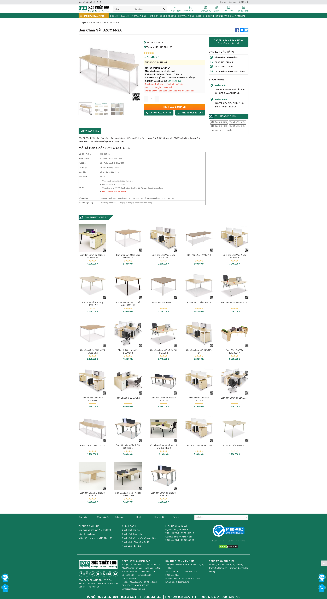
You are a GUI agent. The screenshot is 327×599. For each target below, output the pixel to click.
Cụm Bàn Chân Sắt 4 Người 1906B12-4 (92, 494)
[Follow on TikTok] (92, 574)
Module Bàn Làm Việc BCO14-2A (93, 399)
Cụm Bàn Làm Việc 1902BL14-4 (234, 351)
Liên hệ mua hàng (87, 534)
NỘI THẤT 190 (174, 81)
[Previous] (83, 70)
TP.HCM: (191, 113)
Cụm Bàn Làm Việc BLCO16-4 (234, 398)
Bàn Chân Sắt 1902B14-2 (234, 445)
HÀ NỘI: (159, 113)
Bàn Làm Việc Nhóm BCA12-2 (234, 303)
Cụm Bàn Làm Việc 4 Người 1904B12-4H (128, 494)
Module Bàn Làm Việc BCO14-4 (199, 399)
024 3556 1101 (131, 597)
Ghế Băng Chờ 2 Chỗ (219, 122)
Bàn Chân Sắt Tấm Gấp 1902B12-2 (92, 303)
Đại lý (139, 517)
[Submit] (164, 9)
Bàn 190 (95, 22)
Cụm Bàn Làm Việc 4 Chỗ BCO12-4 (234, 256)
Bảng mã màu (103, 517)
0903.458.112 (150, 582)
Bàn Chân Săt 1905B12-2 (163, 303)
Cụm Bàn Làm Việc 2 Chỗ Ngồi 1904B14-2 (128, 303)
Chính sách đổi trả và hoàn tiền (136, 542)
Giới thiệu (83, 517)
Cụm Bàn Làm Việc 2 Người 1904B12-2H (92, 256)
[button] (243, 2)
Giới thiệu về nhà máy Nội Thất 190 (95, 530)
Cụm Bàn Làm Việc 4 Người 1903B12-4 (163, 399)
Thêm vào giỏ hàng (174, 107)
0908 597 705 (231, 597)
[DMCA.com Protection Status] (228, 546)
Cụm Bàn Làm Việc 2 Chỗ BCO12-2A (163, 256)
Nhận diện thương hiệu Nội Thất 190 (95, 538)
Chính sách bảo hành (131, 546)
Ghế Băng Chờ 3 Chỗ (237, 122)
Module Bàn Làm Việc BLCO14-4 (128, 351)
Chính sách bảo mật (131, 530)
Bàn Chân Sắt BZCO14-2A (92, 445)
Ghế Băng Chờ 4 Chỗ (219, 126)
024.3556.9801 (172, 533)
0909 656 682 (210, 597)
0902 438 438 (153, 597)
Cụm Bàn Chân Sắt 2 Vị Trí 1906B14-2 (92, 351)
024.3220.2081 (144, 575)
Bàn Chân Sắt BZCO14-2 (128, 398)
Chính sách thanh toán (132, 534)
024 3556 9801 (108, 597)
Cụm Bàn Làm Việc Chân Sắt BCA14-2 (163, 351)
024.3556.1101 (148, 571)
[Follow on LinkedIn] (109, 574)
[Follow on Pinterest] (104, 574)
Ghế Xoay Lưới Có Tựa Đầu (221, 130)
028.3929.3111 (176, 571)
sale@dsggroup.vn (136, 589)
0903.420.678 (187, 533)
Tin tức (176, 517)
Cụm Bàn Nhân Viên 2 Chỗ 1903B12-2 (128, 446)
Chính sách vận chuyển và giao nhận (139, 538)
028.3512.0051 (172, 540)
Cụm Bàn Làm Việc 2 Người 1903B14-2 (163, 494)
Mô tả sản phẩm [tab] (90, 131)
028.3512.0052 (172, 575)
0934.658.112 (128, 585)
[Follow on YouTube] (115, 574)
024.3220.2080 (129, 578)
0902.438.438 (143, 585)
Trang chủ (83, 22)
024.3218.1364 (129, 575)
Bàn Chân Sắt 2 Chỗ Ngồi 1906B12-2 (128, 256)
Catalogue (119, 517)
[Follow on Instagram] (87, 574)
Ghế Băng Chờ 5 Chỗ (237, 126)
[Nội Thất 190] (94, 9)
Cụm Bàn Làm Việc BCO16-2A (199, 351)
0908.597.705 (179, 578)
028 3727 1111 (188, 597)
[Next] (135, 70)
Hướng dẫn (159, 517)
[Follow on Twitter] (98, 574)
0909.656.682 (187, 540)
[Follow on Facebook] (81, 574)
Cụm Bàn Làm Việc (111, 22)
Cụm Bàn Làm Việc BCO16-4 (199, 445)
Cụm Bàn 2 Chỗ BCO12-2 (199, 303)
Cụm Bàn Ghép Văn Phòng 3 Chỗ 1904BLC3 (163, 446)
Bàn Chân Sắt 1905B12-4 (199, 255)
